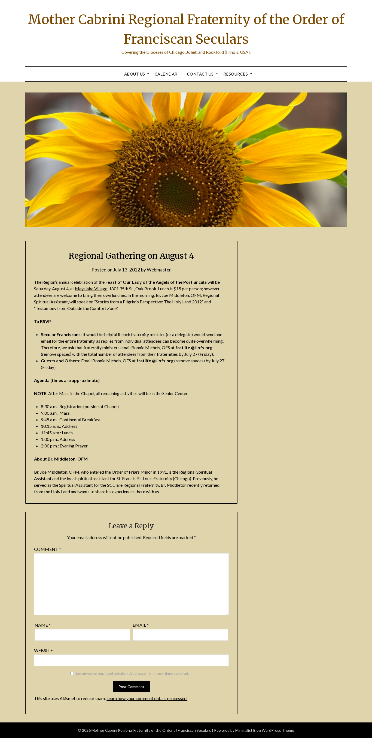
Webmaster (159, 270)
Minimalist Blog (248, 730)
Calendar (166, 73)
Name (43, 625)
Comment (47, 549)
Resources (235, 73)
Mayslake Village (91, 288)
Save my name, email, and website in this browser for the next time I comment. (132, 673)
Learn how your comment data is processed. (146, 698)
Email (141, 625)
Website (43, 650)
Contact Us (200, 73)
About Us (134, 73)
